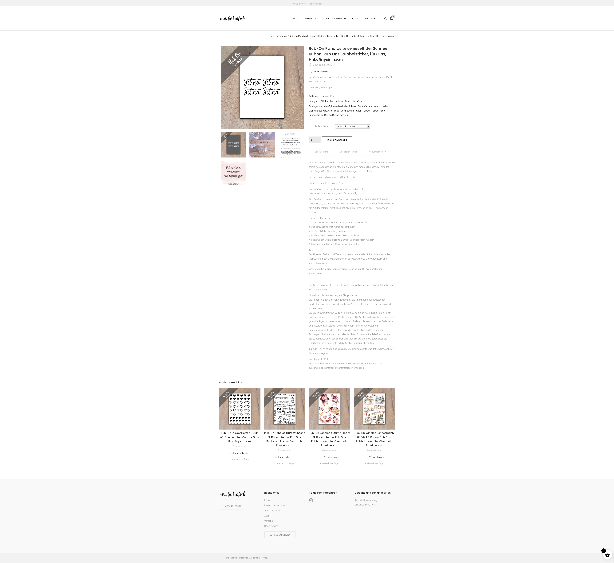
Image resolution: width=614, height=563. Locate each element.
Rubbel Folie (378, 110)
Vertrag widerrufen (280, 535)
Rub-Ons (357, 101)
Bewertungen (271, 526)
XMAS (327, 106)
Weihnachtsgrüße (318, 110)
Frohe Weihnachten (368, 106)
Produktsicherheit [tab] (377, 151)
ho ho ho (383, 106)
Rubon (358, 110)
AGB (266, 515)
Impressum (270, 500)
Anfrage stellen (232, 506)
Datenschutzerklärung (275, 505)
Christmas (333, 110)
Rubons (366, 110)
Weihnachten (347, 110)
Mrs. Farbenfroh (279, 36)
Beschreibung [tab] (321, 151)
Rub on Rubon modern (336, 115)
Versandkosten (320, 71)
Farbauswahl (321, 126)
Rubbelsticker (316, 115)
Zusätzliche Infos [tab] (348, 151)
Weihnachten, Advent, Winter (336, 101)
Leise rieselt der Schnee (343, 106)
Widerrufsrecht (272, 510)
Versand (268, 521)
